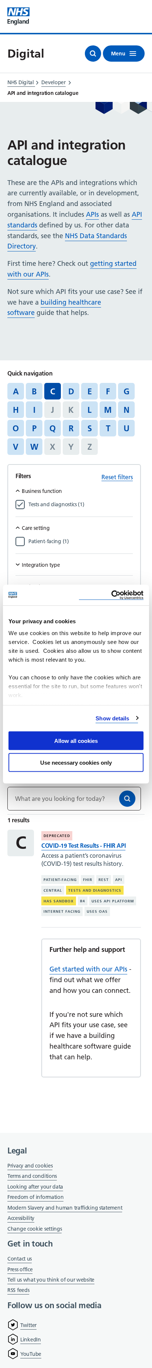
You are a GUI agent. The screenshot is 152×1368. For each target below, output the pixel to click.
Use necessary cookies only (76, 762)
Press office (19, 1270)
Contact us (19, 1258)
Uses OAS (97, 911)
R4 (82, 900)
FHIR (87, 879)
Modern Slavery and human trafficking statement (64, 1208)
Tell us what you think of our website (50, 1279)
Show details (112, 718)
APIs (92, 214)
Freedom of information (35, 1197)
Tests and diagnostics (94, 890)
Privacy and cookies (29, 1165)
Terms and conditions (32, 1176)
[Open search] (93, 53)
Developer (53, 82)
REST (104, 879)
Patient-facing (60, 879)
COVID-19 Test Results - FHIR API (83, 845)
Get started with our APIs (88, 969)
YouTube (30, 1354)
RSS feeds (18, 1290)
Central (53, 890)
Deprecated (57, 835)
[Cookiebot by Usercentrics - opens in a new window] (111, 595)
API (118, 879)
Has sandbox (59, 900)
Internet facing (62, 911)
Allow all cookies (76, 741)
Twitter (28, 1325)
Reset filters (117, 477)
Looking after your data (35, 1186)
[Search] (127, 799)
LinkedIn (30, 1339)
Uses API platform (112, 900)
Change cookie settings (34, 1229)
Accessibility (20, 1218)
